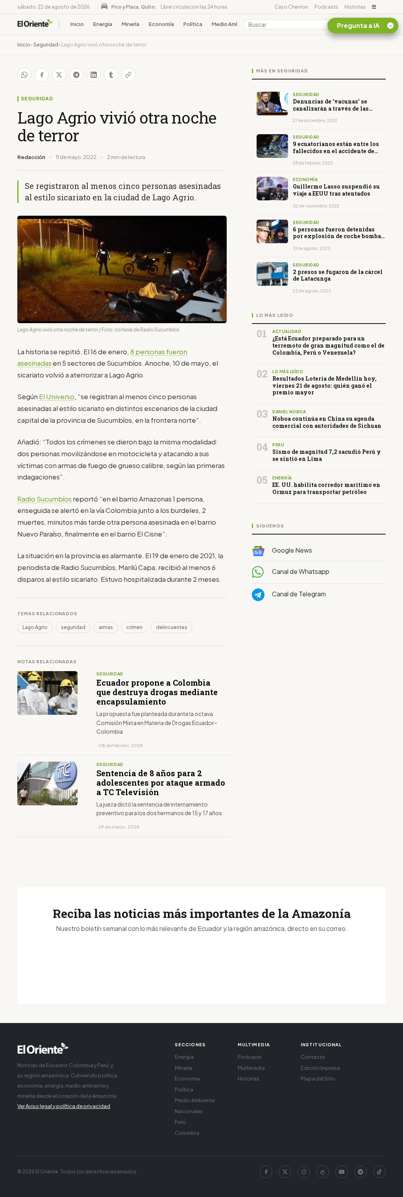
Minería (130, 24)
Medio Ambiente (232, 24)
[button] (374, 7)
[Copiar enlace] (128, 75)
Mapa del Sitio (318, 1078)
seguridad (73, 627)
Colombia (187, 1133)
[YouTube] (341, 1172)
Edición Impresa (320, 1068)
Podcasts (326, 7)
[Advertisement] (319, 686)
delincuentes (171, 627)
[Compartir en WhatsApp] (24, 75)
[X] (285, 1172)
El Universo (56, 396)
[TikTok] (379, 1172)
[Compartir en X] (59, 75)
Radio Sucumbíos (44, 498)
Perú (180, 1122)
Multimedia (251, 1068)
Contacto (313, 1057)
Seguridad (45, 45)
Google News (291, 550)
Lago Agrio (35, 627)
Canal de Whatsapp (300, 571)
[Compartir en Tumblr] (111, 75)
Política (192, 24)
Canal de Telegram (298, 594)
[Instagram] (304, 1172)
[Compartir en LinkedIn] (94, 75)
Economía (161, 24)
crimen (134, 627)
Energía (102, 24)
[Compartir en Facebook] (42, 75)
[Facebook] (266, 1172)
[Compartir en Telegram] (76, 75)
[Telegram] (360, 1172)
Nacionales (189, 1111)
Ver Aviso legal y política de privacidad (63, 1106)
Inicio (77, 24)
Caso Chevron (291, 7)
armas (106, 627)
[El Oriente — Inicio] (35, 24)
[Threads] (322, 1172)
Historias (355, 7)
